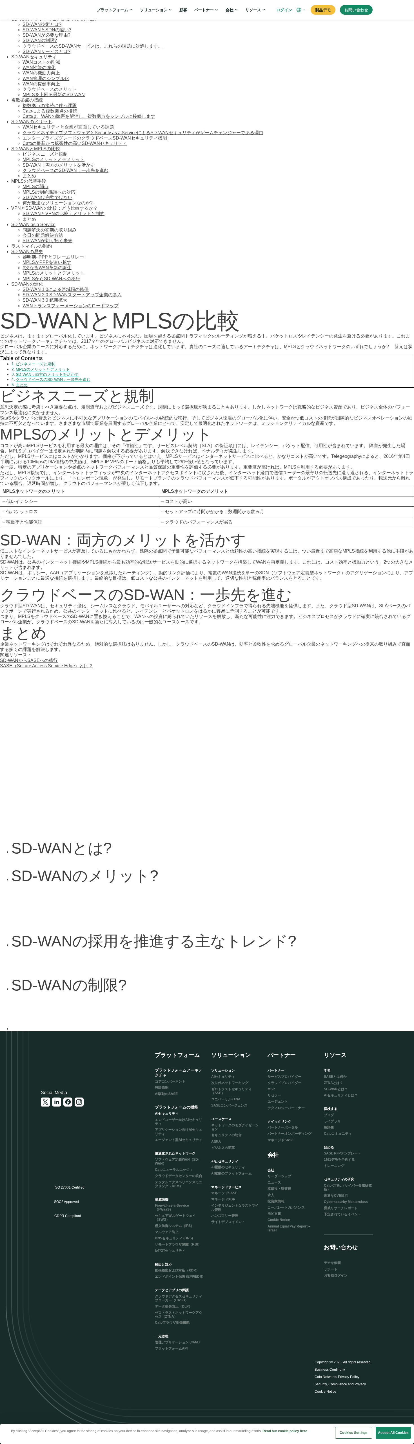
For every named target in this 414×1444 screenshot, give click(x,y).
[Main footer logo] (68, 1059)
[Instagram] (79, 1102)
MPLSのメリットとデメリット (43, 369)
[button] (301, 10)
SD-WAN (9, 562)
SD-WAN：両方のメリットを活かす (47, 374)
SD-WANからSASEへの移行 (29, 660)
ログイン (284, 10)
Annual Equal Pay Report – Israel (289, 1228)
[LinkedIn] (56, 1102)
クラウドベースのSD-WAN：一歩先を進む (53, 379)
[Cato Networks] (59, 9)
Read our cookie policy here (284, 1431)
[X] (45, 1102)
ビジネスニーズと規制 (35, 364)
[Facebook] (67, 1102)
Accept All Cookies (393, 1433)
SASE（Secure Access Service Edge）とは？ (46, 665)
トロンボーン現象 (90, 478)
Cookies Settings (354, 1433)
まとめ (22, 385)
